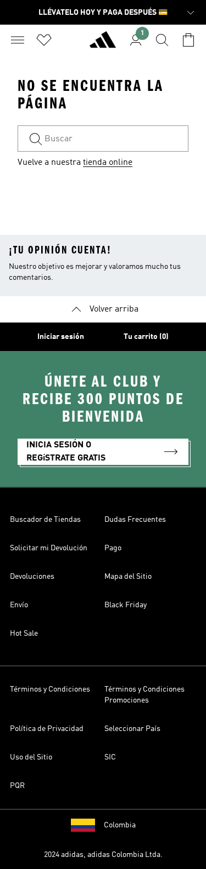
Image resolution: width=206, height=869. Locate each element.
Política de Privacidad (46, 729)
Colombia (120, 825)
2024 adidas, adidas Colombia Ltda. (103, 855)
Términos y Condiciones (50, 689)
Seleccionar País (132, 729)
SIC (110, 757)
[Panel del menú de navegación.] (17, 40)
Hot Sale (24, 633)
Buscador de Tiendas (45, 519)
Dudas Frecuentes (135, 519)
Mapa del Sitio (128, 576)
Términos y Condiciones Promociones (144, 695)
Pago (112, 548)
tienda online (107, 162)
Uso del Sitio (31, 757)
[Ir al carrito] (188, 40)
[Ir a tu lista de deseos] (44, 40)
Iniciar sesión (60, 337)
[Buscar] (162, 40)
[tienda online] (103, 44)
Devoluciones (32, 576)
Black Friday (125, 605)
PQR (17, 786)
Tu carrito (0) (146, 337)
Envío (19, 605)
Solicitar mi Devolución (48, 548)
